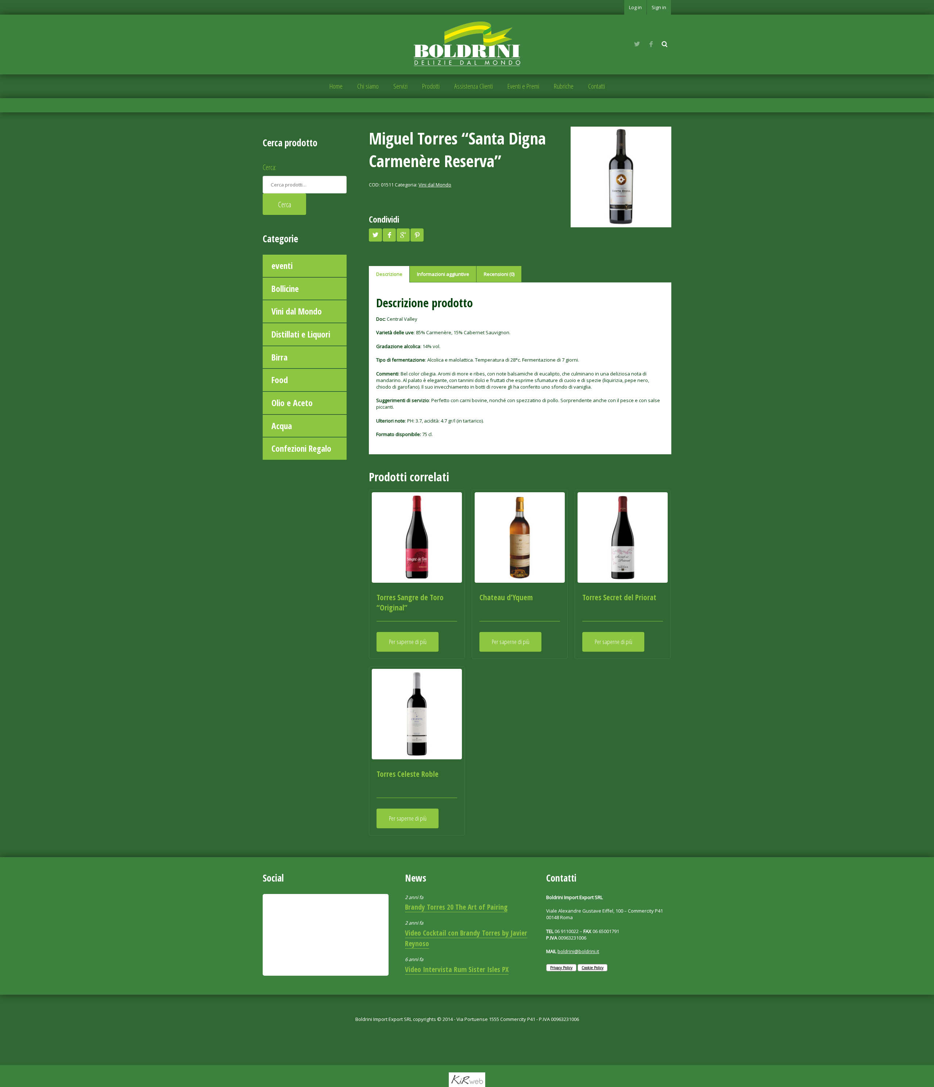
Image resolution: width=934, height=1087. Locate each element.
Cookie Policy (592, 967)
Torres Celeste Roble (408, 774)
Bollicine (285, 288)
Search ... (664, 44)
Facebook (650, 44)
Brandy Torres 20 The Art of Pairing (456, 907)
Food (279, 380)
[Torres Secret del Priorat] (623, 537)
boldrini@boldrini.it (578, 951)
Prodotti (431, 86)
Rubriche (564, 86)
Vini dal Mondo (296, 311)
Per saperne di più (408, 641)
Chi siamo (368, 86)
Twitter (637, 44)
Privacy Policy (561, 967)
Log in (635, 7)
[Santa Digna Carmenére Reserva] (621, 177)
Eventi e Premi (523, 86)
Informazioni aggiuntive (443, 274)
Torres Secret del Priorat (619, 597)
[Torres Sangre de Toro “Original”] (417, 537)
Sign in (659, 7)
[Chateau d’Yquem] (520, 537)
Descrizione (389, 274)
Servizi (400, 86)
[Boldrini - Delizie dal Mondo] (467, 44)
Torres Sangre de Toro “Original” (410, 602)
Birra (279, 357)
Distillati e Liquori (300, 334)
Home (336, 86)
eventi (282, 265)
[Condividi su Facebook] (389, 235)
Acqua (281, 426)
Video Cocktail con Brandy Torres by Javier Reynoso (466, 938)
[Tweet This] (375, 235)
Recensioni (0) (499, 274)
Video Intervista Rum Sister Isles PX (457, 969)
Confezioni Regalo (301, 448)
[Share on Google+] (403, 235)
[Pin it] (417, 235)
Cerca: (269, 167)
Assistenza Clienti (473, 86)
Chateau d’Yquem (506, 597)
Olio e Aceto (292, 403)
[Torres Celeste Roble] (417, 714)
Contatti (596, 86)
